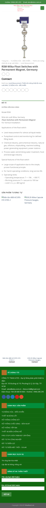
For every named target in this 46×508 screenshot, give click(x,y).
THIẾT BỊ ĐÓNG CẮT (9, 416)
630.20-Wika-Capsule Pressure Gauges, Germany (34, 360)
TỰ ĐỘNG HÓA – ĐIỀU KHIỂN (13, 412)
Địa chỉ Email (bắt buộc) (11, 485)
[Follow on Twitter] (13, 397)
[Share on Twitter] (11, 90)
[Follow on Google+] (21, 397)
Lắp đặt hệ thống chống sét (12, 464)
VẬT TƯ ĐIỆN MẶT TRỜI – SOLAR (14, 447)
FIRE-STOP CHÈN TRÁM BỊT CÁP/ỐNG (16, 435)
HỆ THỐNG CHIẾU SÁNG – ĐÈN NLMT (16, 424)
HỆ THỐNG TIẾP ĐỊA (9, 427)
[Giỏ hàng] (42, 8)
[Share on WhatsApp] (3, 90)
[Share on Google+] (23, 90)
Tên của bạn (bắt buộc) (11, 477)
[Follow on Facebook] (4, 397)
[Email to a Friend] (15, 90)
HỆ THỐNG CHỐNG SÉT (11, 420)
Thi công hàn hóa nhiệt (10, 460)
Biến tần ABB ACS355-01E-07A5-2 (12, 359)
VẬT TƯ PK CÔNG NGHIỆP (12, 439)
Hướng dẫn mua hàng (10, 107)
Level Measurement (27, 63)
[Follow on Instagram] (8, 397)
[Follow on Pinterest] (17, 397)
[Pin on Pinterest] (19, 90)
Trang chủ (5, 61)
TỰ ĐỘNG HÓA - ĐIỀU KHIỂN (20, 61)
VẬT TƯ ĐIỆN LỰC (8, 443)
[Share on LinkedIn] (26, 90)
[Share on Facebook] (7, 90)
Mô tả (4, 103)
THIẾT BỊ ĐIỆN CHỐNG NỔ (12, 431)
